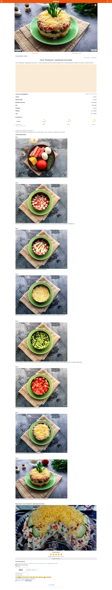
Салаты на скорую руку (29, 563)
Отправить (29, 580)
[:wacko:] (27, 577)
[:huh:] (50, 577)
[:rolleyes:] (31, 577)
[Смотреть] (56, 527)
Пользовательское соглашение (56, 586)
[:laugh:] (49, 577)
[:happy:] (28, 577)
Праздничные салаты (53, 563)
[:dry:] (47, 577)
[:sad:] (25, 577)
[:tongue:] (39, 577)
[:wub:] (44, 577)
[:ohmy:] (17, 577)
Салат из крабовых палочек (41, 563)
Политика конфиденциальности (56, 587)
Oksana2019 (94, 57)
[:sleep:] (45, 577)
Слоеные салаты (19, 563)
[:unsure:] (30, 577)
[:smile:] (38, 577)
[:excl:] (20, 577)
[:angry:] (41, 577)
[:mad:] (16, 577)
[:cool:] (33, 577)
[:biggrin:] (34, 577)
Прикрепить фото (20, 580)
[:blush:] (36, 577)
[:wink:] (22, 577)
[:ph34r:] (19, 577)
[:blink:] (24, 577)
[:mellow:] (42, 577)
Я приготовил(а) (56, 558)
